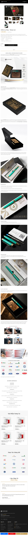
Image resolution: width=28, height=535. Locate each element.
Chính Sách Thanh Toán (10, 528)
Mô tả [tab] (14, 49)
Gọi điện (12, 533)
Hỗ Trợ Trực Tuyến (3, 526)
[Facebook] (1, 519)
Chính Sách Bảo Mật (10, 525)
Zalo (4, 533)
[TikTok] (6, 519)
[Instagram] (3, 519)
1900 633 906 (4, 514)
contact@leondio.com (18, 527)
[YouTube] (5, 519)
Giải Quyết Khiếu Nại (3, 527)
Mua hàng (22, 533)
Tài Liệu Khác (2, 529)
